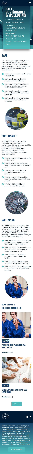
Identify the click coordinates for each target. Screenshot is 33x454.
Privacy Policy (25, 444)
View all (16, 404)
